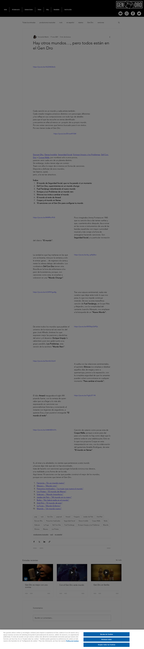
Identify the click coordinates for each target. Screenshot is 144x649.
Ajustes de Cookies (106, 634)
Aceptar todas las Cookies (106, 645)
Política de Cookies (72, 641)
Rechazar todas (106, 639)
